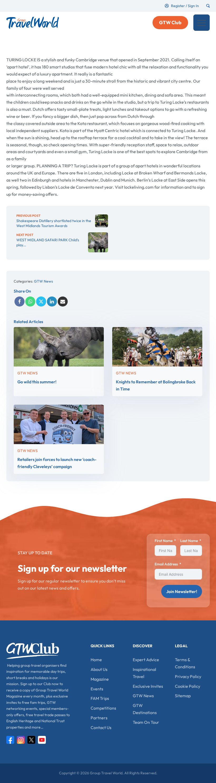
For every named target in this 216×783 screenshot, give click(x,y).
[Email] (63, 302)
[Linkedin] (52, 302)
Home (96, 659)
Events (97, 688)
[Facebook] (19, 302)
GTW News (43, 281)
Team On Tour (146, 722)
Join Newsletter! (181, 591)
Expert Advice (146, 659)
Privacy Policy (188, 676)
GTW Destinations (145, 709)
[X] (41, 302)
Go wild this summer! (37, 381)
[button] (201, 22)
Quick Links (102, 645)
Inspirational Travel (144, 673)
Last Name (189, 540)
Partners (99, 717)
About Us (99, 669)
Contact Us (101, 727)
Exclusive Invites (148, 686)
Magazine (100, 679)
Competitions (103, 708)
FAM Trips (100, 698)
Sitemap (183, 695)
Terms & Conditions (185, 663)
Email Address (166, 564)
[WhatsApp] (30, 302)
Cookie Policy (187, 686)
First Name (164, 540)
